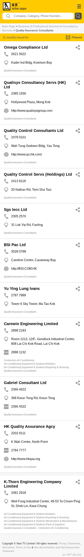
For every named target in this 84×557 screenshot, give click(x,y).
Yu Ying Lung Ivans (22, 288)
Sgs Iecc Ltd (15, 209)
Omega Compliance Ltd (26, 47)
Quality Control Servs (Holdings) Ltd (38, 174)
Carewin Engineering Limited (31, 324)
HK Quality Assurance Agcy (29, 426)
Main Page (8, 26)
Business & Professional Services (38, 26)
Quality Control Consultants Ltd (33, 130)
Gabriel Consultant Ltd (25, 383)
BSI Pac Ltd (15, 245)
